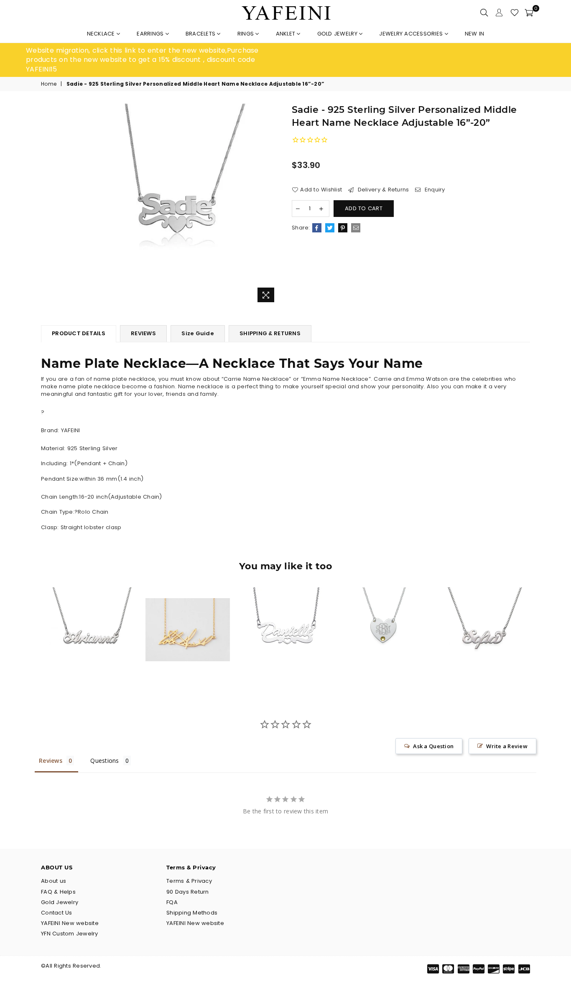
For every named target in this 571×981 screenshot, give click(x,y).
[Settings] (499, 12)
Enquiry (434, 190)
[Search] (484, 12)
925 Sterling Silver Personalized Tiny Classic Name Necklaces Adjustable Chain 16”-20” (90, 613)
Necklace (102, 34)
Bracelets (201, 34)
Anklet (286, 34)
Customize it (99, 664)
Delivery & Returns (382, 190)
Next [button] (539, 636)
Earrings (151, 34)
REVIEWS (143, 333)
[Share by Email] (355, 227)
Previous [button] (31, 636)
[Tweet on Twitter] (329, 227)
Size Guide (197, 333)
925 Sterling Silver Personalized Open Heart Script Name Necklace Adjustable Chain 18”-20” (286, 613)
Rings (246, 34)
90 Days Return (187, 892)
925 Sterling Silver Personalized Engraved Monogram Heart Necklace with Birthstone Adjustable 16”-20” (383, 613)
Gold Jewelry (338, 34)
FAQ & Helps (58, 892)
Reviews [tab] (50, 760)
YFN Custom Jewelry (69, 934)
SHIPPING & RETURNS (270, 333)
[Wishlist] (514, 12)
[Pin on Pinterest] (342, 227)
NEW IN (474, 34)
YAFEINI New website (70, 923)
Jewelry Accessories (411, 34)
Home (48, 84)
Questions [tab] (104, 760)
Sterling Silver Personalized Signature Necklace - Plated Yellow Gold (187, 613)
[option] (156, 60)
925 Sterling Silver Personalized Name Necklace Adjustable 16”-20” (481, 613)
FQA (172, 902)
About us (53, 881)
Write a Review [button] (507, 746)
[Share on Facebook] (316, 227)
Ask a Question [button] (433, 746)
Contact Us (56, 913)
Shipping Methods (191, 913)
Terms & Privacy (189, 881)
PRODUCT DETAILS (78, 333)
